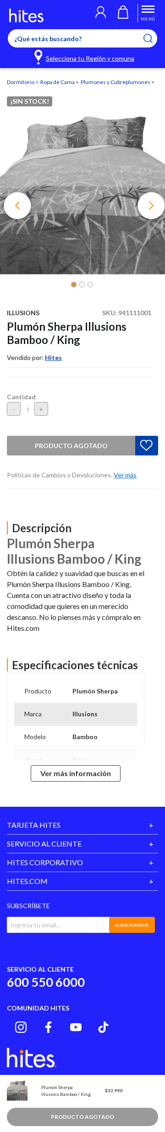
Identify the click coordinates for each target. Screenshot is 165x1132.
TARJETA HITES (33, 824)
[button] (100, 13)
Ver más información (75, 773)
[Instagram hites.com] (21, 1027)
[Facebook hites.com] (48, 1027)
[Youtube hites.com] (76, 1027)
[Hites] (26, 15)
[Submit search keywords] (154, 38)
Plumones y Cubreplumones (116, 82)
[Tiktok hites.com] (103, 1027)
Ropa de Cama (58, 82)
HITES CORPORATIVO (45, 862)
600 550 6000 (46, 981)
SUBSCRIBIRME (132, 925)
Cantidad (21, 397)
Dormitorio (21, 82)
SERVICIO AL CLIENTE (44, 843)
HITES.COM (27, 881)
